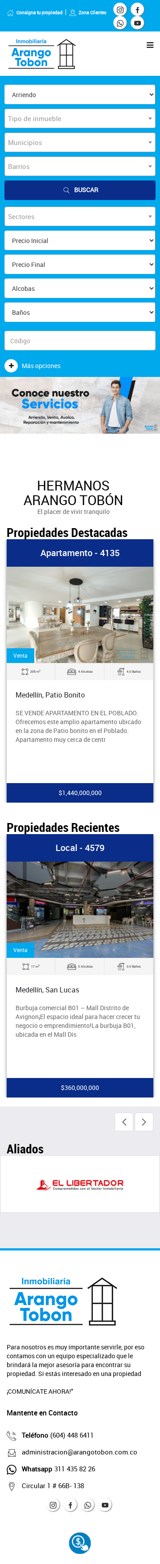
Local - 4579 (80, 848)
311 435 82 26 (58, 1468)
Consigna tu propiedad (39, 12)
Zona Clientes (92, 12)
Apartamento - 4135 (80, 553)
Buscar (86, 189)
